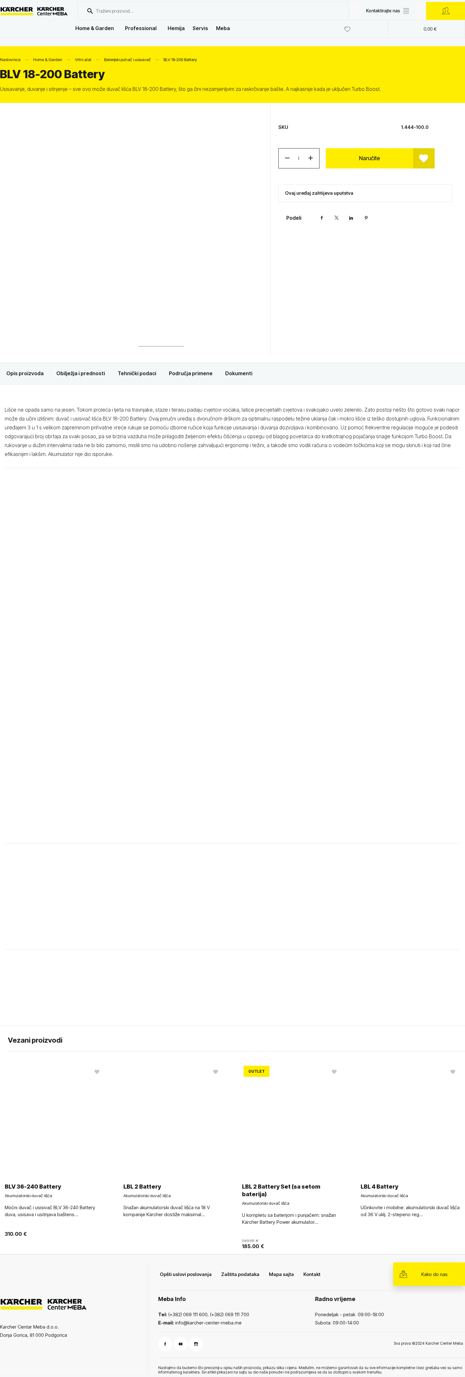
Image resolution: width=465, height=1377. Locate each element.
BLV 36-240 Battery (33, 1186)
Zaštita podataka (240, 1274)
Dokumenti (238, 373)
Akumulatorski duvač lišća (28, 1195)
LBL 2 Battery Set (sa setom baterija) (281, 1190)
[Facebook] (322, 218)
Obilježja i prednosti (80, 373)
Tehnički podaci (137, 373)
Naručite (369, 158)
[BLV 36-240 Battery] (54, 1118)
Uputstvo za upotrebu (174, 995)
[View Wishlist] (349, 29)
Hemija (176, 28)
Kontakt (311, 1274)
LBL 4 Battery (379, 1186)
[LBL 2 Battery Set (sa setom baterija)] (291, 1118)
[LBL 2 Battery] (173, 1118)
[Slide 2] (161, 335)
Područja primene (191, 373)
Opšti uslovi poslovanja (186, 1274)
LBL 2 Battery (142, 1186)
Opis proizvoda (25, 373)
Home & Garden (94, 28)
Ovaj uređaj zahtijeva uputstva (319, 193)
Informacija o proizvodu (58, 995)
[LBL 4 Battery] (410, 1118)
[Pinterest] (366, 218)
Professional (141, 28)
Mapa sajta (281, 1274)
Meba (223, 28)
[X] (337, 218)
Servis (200, 28)
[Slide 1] (109, 335)
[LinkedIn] (351, 218)
